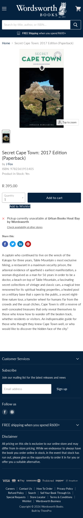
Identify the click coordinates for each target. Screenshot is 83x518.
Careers (10, 488)
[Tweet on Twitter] (13, 244)
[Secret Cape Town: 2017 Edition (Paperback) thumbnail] (6, 136)
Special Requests (16, 497)
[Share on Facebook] (5, 244)
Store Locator (38, 497)
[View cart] (78, 8)
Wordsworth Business (48, 501)
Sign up (62, 389)
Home (6, 43)
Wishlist (26, 501)
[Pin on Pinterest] (28, 244)
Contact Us (25, 488)
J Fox (9, 164)
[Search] (75, 24)
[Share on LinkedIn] (20, 244)
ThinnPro (46, 510)
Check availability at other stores (25, 227)
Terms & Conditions (61, 497)
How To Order (44, 488)
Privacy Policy (65, 488)
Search (32, 492)
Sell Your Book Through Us (55, 492)
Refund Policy (16, 492)
